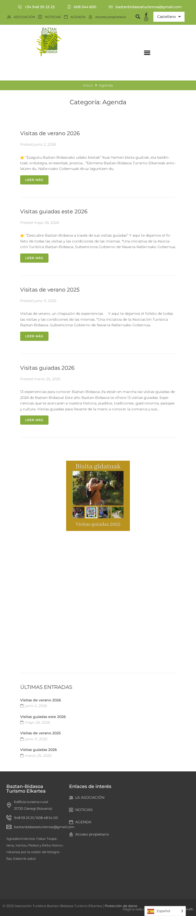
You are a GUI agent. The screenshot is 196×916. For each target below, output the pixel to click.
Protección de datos (121, 906)
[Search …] (135, 16)
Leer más (34, 180)
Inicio (6, 70)
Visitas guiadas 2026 (47, 368)
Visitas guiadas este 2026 (54, 211)
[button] (147, 52)
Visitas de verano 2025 (50, 289)
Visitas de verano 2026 (50, 133)
